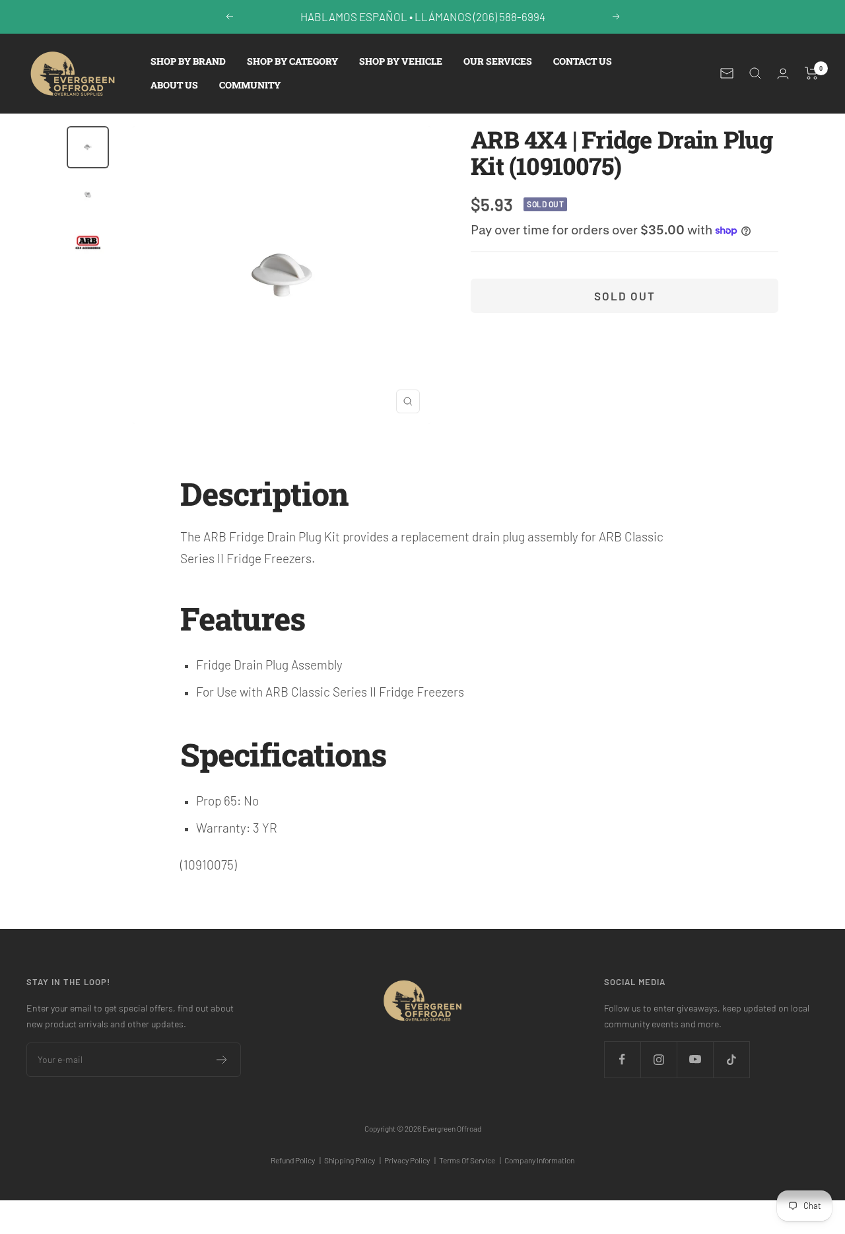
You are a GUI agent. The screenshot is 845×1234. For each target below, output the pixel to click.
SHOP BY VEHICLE (400, 61)
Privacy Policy (410, 1160)
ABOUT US (174, 85)
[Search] (755, 73)
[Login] (783, 73)
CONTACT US (582, 61)
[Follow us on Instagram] (658, 1059)
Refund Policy (296, 1160)
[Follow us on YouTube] (695, 1059)
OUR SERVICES (497, 61)
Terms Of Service (470, 1160)
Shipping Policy (352, 1160)
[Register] (222, 1059)
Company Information (539, 1160)
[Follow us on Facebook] (622, 1059)
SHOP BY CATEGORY (292, 61)
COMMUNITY (250, 85)
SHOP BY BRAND (188, 61)
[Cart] (812, 73)
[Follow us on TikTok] (731, 1059)
